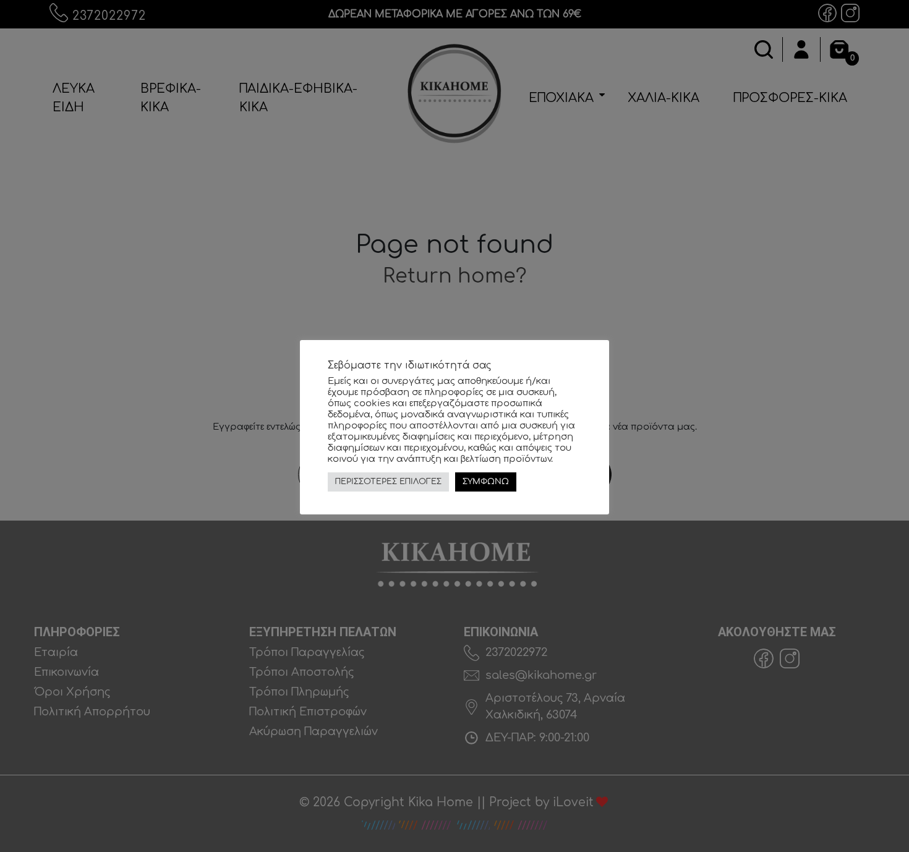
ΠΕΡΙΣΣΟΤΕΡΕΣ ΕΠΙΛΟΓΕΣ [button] (388, 481)
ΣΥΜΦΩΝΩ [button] (486, 481)
